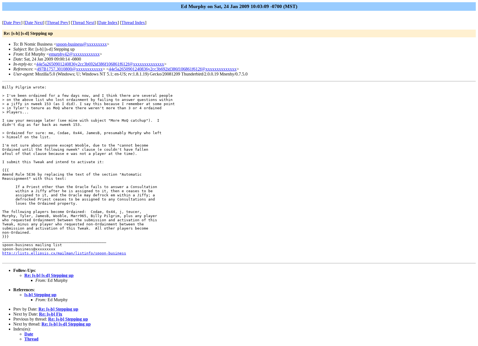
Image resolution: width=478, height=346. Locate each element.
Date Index (108, 22)
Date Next (34, 22)
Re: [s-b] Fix (50, 314)
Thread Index (133, 22)
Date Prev (12, 22)
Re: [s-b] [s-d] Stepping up (49, 275)
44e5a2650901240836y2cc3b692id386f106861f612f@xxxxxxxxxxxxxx (100, 64)
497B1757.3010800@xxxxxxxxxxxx (70, 69)
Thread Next (83, 22)
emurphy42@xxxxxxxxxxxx (74, 54)
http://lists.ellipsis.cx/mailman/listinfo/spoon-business (64, 253)
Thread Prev (57, 22)
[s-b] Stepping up (40, 294)
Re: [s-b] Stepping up (58, 309)
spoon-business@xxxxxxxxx (81, 44)
